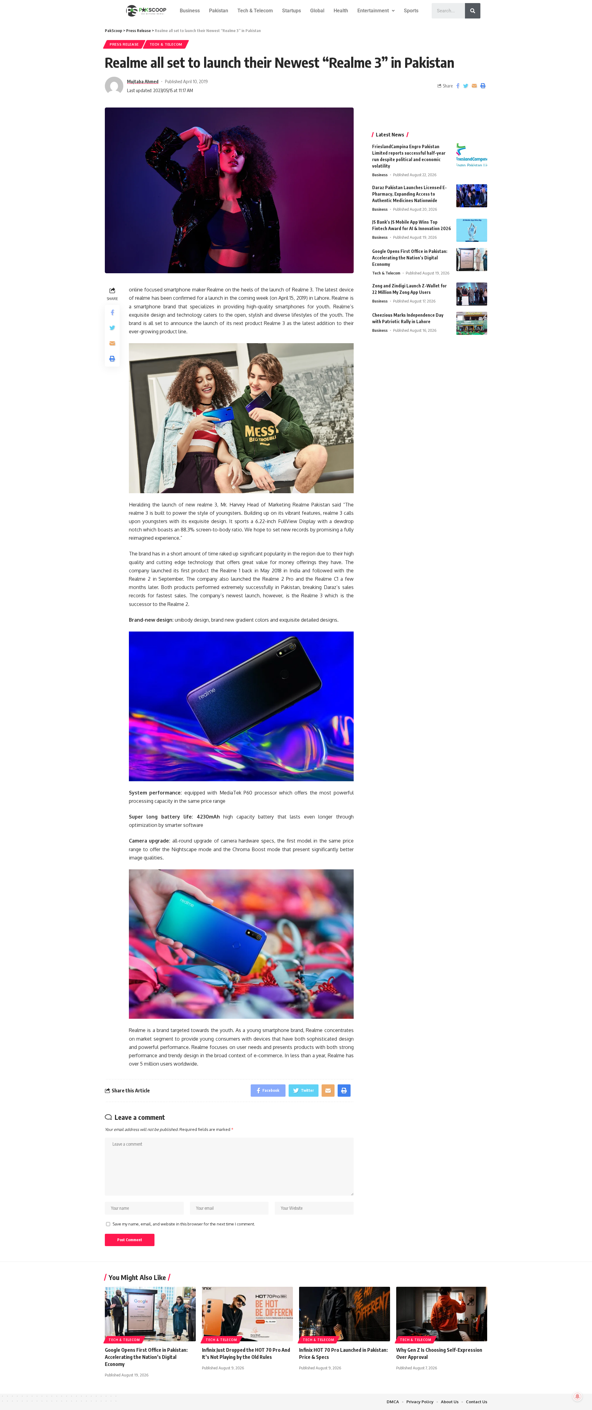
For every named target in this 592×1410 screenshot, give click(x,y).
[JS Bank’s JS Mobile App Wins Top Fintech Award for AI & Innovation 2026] (471, 230)
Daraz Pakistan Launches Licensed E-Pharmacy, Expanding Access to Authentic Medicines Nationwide (409, 194)
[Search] (472, 10)
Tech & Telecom (255, 11)
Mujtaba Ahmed (142, 81)
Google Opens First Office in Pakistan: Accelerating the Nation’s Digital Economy (409, 258)
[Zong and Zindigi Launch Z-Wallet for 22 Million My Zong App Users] (471, 294)
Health (341, 11)
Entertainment (373, 11)
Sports (411, 11)
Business (190, 11)
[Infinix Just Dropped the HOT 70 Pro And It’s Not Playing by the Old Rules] (247, 1314)
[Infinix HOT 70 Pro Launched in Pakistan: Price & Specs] (344, 1314)
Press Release (124, 44)
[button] (376, 11)
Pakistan (218, 11)
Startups (291, 11)
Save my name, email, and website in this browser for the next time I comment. (184, 1223)
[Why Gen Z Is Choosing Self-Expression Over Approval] (441, 1314)
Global (317, 11)
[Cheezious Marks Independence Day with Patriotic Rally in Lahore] (471, 323)
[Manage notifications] (577, 1396)
